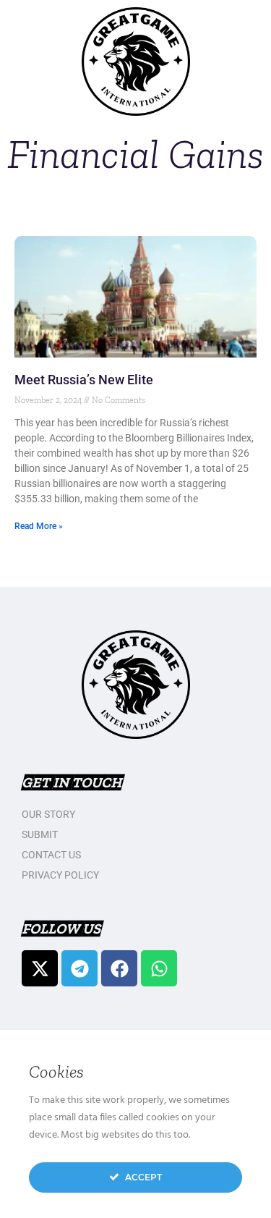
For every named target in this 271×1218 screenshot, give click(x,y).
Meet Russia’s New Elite (83, 379)
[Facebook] (119, 968)
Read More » (38, 526)
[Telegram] (79, 968)
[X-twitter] (40, 968)
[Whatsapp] (159, 968)
